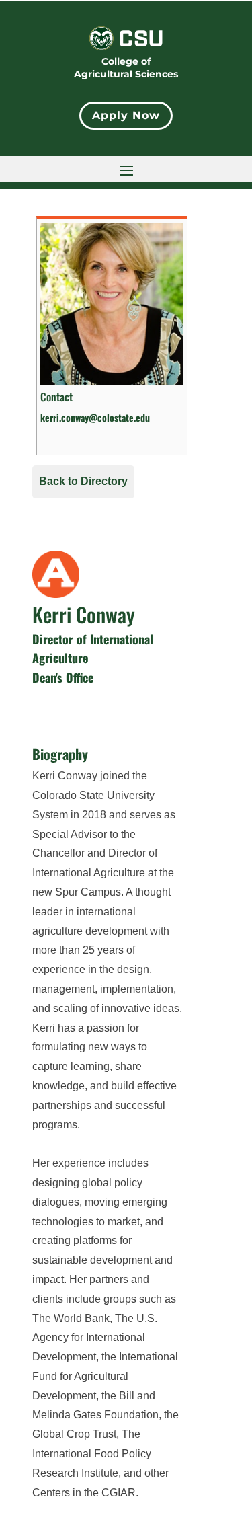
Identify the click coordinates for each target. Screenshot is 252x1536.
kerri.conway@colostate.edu (95, 417)
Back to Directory (83, 481)
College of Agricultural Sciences (126, 68)
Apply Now (126, 115)
